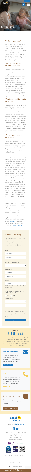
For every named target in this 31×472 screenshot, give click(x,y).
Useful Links (15, 434)
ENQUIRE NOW (14, 320)
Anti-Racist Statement (22, 435)
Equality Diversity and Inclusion (15, 439)
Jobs (6, 432)
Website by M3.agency (16, 466)
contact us (12, 221)
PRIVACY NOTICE (19, 460)
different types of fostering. (18, 225)
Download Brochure (9, 408)
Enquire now (7, 365)
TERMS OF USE (11, 460)
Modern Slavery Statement (15, 437)
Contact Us (11, 432)
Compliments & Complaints (10, 435)
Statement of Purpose (21, 432)
